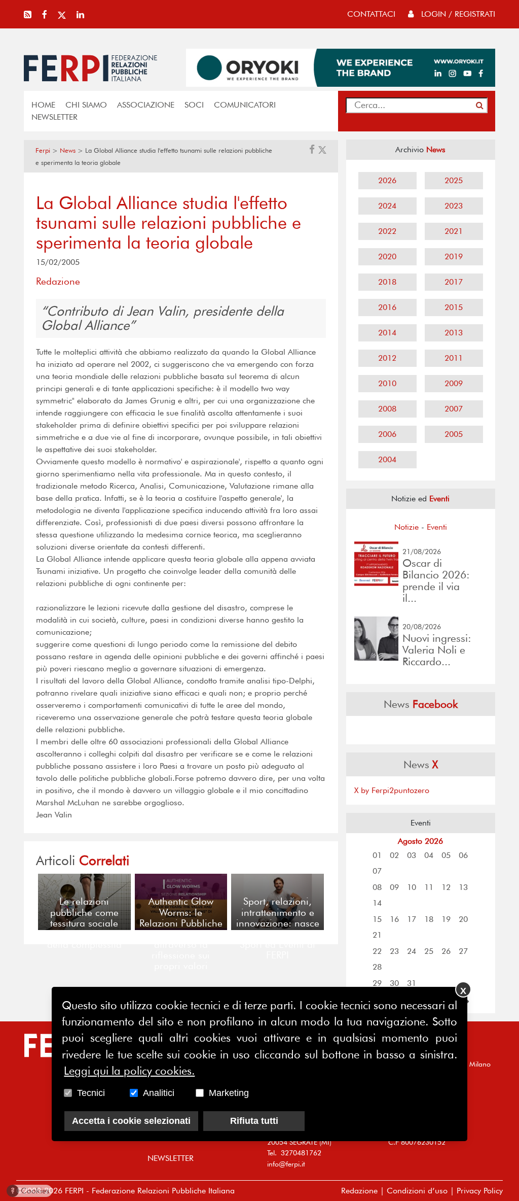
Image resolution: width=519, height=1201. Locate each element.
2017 (453, 282)
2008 (387, 409)
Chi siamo (86, 105)
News (68, 150)
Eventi (437, 527)
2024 (387, 206)
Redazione (359, 1190)
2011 (453, 358)
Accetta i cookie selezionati (131, 1121)
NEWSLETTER (54, 117)
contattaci (371, 14)
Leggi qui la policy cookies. (129, 1070)
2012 (387, 358)
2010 (387, 383)
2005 (453, 434)
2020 (387, 256)
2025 (453, 180)
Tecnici (91, 1093)
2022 (387, 231)
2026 (387, 180)
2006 (387, 434)
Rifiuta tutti (254, 1121)
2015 (453, 307)
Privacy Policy (480, 1190)
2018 (387, 282)
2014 (387, 332)
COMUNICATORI (245, 105)
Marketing (229, 1093)
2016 (387, 307)
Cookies (30, 1190)
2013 (453, 332)
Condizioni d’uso (417, 1190)
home (43, 105)
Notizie (406, 527)
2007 (453, 409)
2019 (453, 256)
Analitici (158, 1093)
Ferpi (42, 150)
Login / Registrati (457, 14)
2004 (387, 459)
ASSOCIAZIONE (145, 105)
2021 (453, 231)
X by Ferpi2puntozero (391, 790)
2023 (453, 206)
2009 (453, 383)
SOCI (194, 105)
